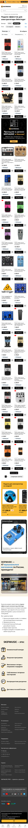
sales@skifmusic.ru (5, 756)
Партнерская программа (20, 727)
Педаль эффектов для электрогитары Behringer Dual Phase (20, 297)
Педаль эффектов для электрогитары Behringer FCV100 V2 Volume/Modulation (20, 379)
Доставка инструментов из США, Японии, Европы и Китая (7, 767)
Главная (2, 826)
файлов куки (12, 818)
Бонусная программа (20, 713)
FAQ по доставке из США (20, 741)
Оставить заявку (5, 741)
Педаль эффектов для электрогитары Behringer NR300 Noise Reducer (7, 378)
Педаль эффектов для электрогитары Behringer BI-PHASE (7, 324)
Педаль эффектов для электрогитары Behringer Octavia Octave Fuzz (20, 270)
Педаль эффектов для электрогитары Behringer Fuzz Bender (20, 243)
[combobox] (14, 10)
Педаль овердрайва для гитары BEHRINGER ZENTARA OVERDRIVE (7, 297)
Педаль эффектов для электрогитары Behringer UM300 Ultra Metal (7, 216)
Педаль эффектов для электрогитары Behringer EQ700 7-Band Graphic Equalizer (20, 351)
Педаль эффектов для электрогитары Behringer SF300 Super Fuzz (7, 460)
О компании (4, 723)
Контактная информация (8, 748)
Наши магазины (18, 723)
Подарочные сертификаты (4, 713)
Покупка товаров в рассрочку (19, 766)
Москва (25, 6)
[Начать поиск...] (25, 10)
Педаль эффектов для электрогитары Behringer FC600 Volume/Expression (7, 80)
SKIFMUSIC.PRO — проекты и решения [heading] (12, 779)
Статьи (2, 711)
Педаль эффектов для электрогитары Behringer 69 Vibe (7, 270)
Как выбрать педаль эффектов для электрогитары (12, 549)
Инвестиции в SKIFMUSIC (6, 732)
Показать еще (14, 473)
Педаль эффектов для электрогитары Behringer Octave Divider (20, 53)
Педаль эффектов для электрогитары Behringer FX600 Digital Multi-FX (7, 406)
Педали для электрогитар (11, 14)
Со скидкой (10, 26)
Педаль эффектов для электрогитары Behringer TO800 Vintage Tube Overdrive (20, 216)
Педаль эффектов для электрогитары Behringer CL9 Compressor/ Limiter (7, 53)
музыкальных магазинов (10, 565)
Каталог (8, 826)
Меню (25, 826)
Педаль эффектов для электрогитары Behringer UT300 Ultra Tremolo (20, 460)
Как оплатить (18, 707)
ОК (14, 821)
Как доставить (4, 709)
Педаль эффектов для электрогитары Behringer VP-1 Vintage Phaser (7, 351)
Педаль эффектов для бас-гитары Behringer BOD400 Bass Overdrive (7, 243)
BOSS (9, 23)
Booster (18, 26)
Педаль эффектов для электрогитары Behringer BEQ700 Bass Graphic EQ (20, 189)
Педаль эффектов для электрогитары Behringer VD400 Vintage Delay (20, 433)
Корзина (19, 826)
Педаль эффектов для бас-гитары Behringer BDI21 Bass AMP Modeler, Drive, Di (20, 406)
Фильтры (5, 31)
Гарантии (17, 709)
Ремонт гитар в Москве (20, 770)
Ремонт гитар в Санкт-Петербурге (6, 772)
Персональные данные (20, 743)
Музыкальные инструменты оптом (5, 729)
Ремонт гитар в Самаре (6, 774)
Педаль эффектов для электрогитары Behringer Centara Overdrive (20, 160)
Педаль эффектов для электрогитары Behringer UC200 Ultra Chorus (7, 433)
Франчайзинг (18, 725)
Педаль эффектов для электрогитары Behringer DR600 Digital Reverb (20, 80)
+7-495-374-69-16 (5, 754)
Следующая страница (16, 476)
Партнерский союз (5, 725)
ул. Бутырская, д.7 (23, 7)
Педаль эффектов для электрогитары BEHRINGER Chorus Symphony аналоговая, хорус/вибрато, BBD (7, 161)
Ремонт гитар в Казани (20, 772)
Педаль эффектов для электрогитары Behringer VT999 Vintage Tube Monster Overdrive (7, 108)
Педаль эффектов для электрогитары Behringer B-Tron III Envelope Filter (7, 189)
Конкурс (17, 711)
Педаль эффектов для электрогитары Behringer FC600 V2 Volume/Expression (20, 108)
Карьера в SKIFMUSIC (19, 729)
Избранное (14, 826)
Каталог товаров (5, 707)
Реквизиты (3, 727)
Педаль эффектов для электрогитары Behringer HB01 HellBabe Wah (20, 324)
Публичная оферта (5, 743)
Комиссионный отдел (6, 770)
